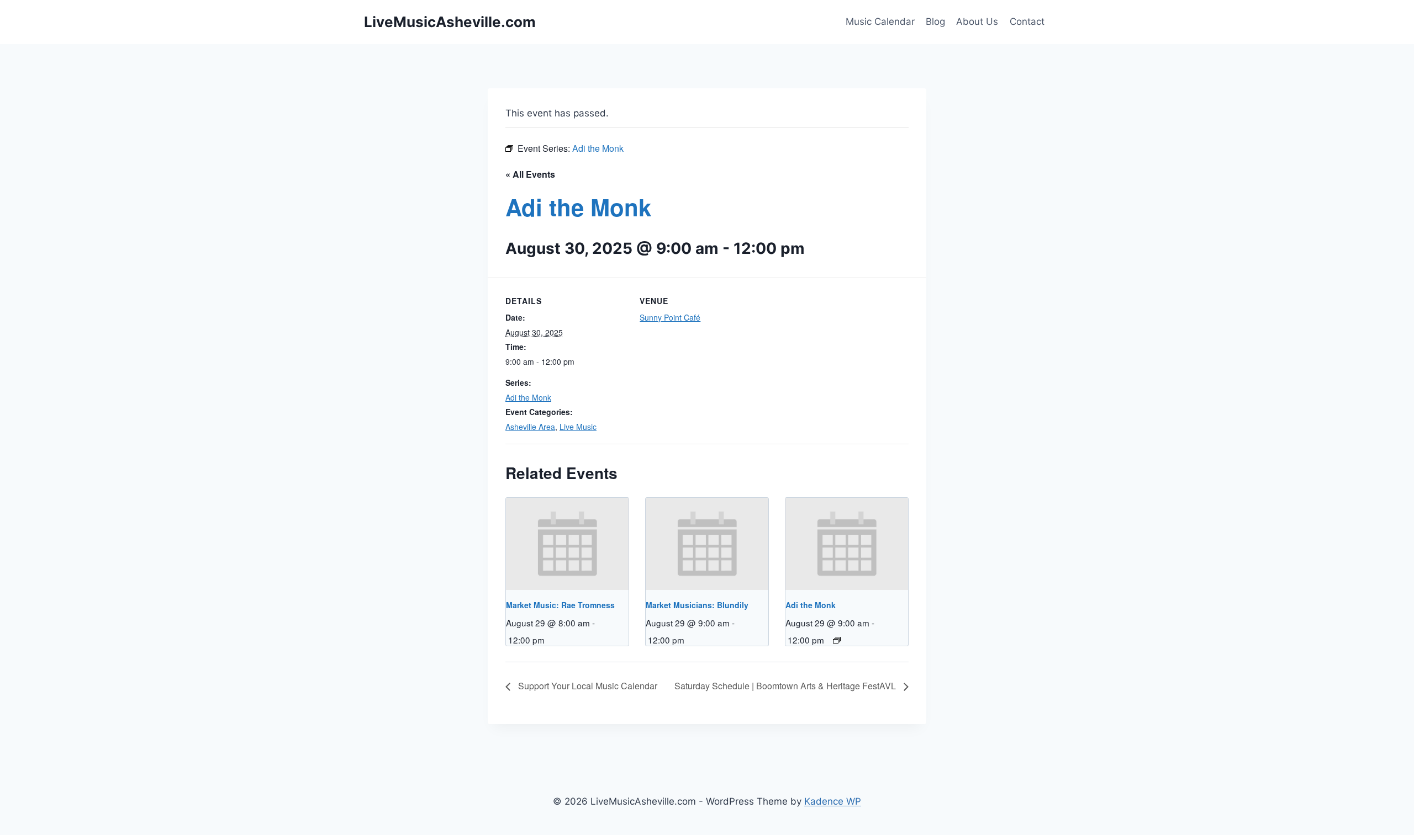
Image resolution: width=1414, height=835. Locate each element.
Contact (1027, 21)
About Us (977, 21)
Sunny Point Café (670, 317)
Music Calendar (880, 21)
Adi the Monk (528, 397)
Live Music (578, 426)
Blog (935, 21)
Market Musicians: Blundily (697, 604)
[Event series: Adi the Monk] (837, 640)
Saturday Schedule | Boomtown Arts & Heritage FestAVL (786, 685)
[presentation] (567, 543)
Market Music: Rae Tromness (560, 604)
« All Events (530, 174)
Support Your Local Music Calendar (586, 685)
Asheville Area (530, 426)
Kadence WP (832, 801)
